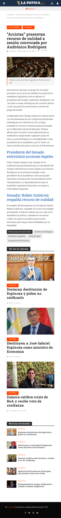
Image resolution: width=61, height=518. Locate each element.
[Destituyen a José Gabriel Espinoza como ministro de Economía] (30, 321)
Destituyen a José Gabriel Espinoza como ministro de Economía (30, 347)
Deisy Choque (35, 236)
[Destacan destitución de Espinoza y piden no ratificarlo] (30, 267)
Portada (10, 14)
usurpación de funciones (18, 240)
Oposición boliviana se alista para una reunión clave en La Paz (34, 472)
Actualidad (14, 27)
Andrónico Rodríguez (44, 232)
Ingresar (31, 8)
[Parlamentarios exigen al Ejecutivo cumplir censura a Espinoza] (12, 484)
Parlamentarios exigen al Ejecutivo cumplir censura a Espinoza (35, 485)
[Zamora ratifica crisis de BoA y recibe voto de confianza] (30, 375)
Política (28, 27)
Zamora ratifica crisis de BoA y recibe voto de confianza (27, 401)
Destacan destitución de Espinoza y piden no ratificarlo (27, 293)
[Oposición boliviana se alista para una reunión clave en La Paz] (12, 471)
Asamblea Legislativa (16, 236)
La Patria (12, 51)
